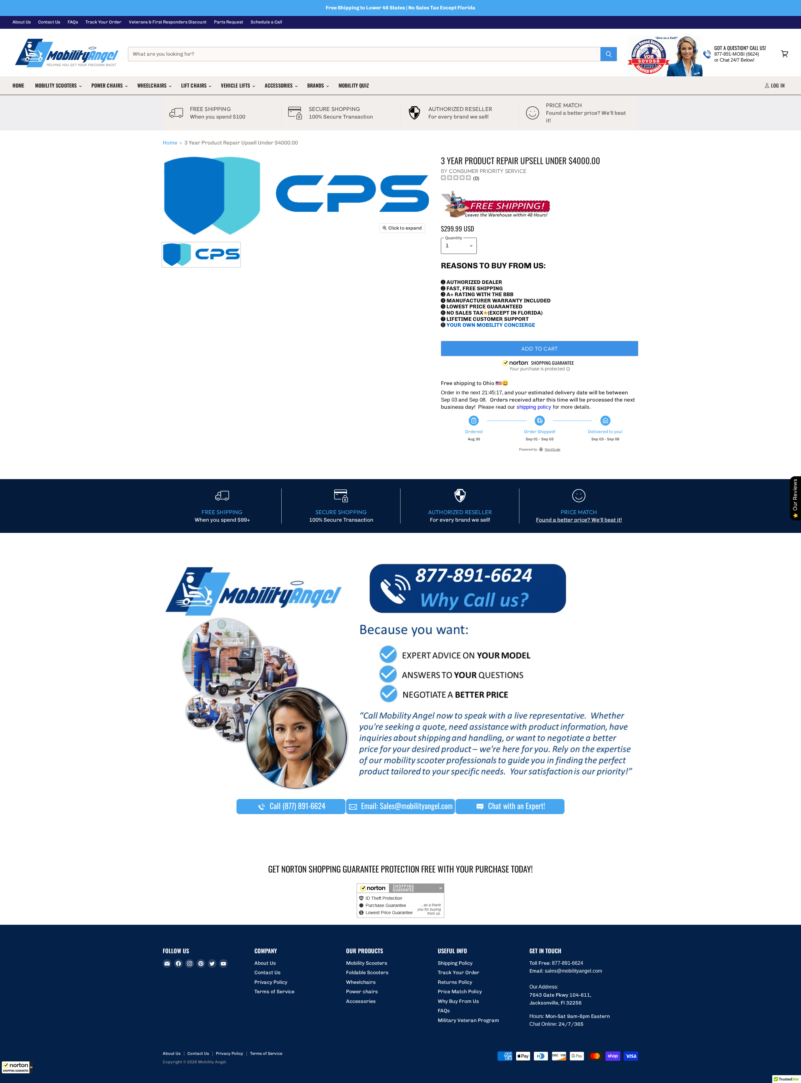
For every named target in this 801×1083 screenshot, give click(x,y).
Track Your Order (103, 22)
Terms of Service (274, 991)
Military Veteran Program (468, 1020)
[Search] (608, 54)
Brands (316, 85)
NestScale (552, 449)
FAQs (73, 22)
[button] (17, 1067)
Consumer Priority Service (487, 171)
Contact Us (49, 22)
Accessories (279, 85)
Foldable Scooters (367, 972)
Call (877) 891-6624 (296, 805)
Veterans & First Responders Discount (168, 22)
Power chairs (107, 85)
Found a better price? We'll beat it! (579, 520)
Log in (777, 85)
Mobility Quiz (354, 85)
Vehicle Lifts (236, 85)
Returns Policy (455, 982)
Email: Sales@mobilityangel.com (406, 805)
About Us (22, 22)
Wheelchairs (152, 85)
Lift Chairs (194, 85)
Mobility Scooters (56, 85)
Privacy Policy (270, 982)
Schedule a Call (266, 22)
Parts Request (228, 22)
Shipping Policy (455, 963)
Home (18, 85)
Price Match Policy (460, 991)
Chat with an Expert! (515, 805)
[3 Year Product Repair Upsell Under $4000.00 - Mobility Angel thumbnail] (201, 254)
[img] (456, 178)
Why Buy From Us (458, 1001)
